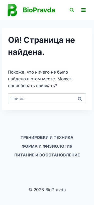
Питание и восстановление (47, 154)
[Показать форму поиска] (71, 10)
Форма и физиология (47, 146)
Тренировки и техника (47, 137)
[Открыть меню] (83, 10)
